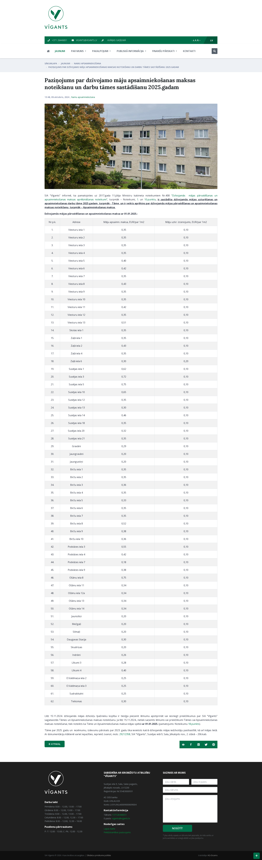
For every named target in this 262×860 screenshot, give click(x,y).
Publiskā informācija (130, 51)
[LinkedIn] (198, 744)
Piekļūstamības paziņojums (117, 832)
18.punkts (193, 724)
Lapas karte (109, 828)
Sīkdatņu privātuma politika (99, 855)
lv (211, 40)
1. (138, 199)
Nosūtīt (177, 828)
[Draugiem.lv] (183, 744)
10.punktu (150, 199)
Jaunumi (60, 51)
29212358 (124, 734)
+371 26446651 (59, 40)
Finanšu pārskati (163, 51)
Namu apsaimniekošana (87, 63)
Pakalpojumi (100, 51)
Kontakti (189, 51)
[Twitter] (206, 744)
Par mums (77, 51)
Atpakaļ (55, 744)
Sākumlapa (51, 63)
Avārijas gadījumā (116, 40)
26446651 (122, 814)
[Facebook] (191, 744)
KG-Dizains (212, 855)
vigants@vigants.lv (86, 40)
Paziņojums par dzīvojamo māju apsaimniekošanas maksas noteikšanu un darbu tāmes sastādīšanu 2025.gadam (113, 67)
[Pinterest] (213, 744)
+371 (114, 814)
